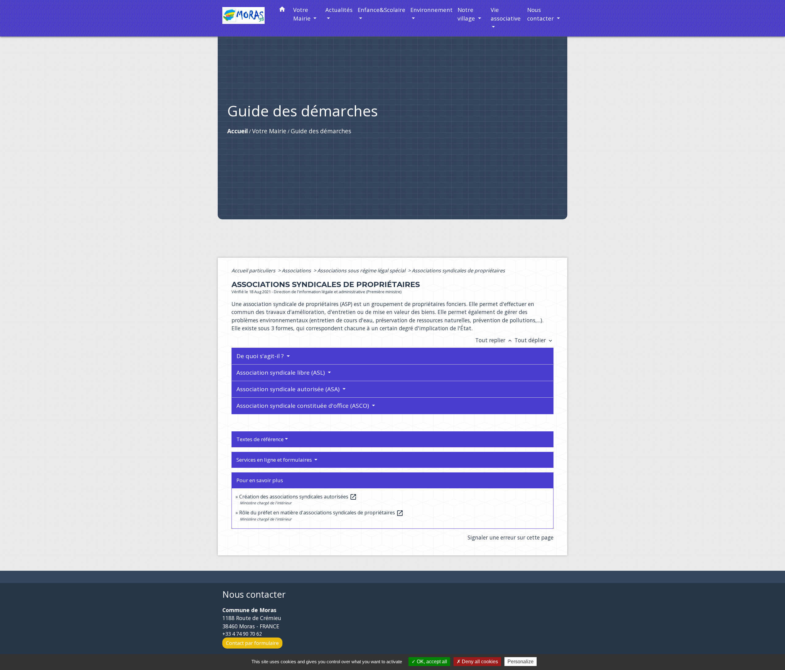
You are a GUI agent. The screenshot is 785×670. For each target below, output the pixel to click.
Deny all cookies (479, 661)
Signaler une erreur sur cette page (510, 537)
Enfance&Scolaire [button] (381, 9)
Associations (297, 270)
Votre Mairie (269, 131)
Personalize (520, 661)
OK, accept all (431, 661)
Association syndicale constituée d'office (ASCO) (303, 406)
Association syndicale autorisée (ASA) (288, 389)
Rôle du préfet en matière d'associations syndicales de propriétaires (321, 512)
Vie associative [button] (506, 14)
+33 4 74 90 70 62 (242, 633)
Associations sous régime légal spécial (362, 270)
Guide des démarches (321, 131)
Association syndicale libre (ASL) (281, 373)
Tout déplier (534, 340)
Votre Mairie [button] (302, 14)
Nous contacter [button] (541, 14)
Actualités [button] (339, 9)
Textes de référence (260, 439)
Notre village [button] (467, 14)
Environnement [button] (431, 9)
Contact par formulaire (252, 643)
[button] (282, 10)
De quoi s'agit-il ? (260, 356)
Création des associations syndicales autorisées (298, 496)
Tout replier (494, 340)
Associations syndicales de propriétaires (458, 270)
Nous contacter (253, 594)
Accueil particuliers (254, 270)
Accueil (237, 131)
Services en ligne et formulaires (274, 459)
